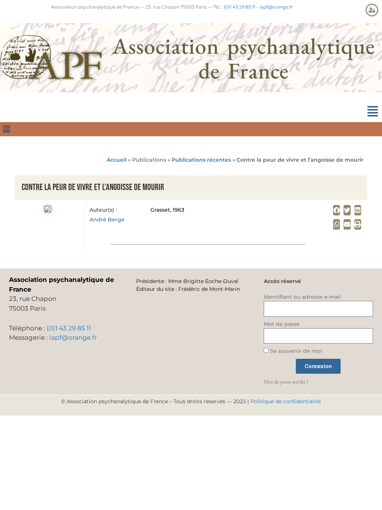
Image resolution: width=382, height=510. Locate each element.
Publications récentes (201, 159)
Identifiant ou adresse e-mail (302, 296)
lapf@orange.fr (276, 7)
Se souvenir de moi (295, 351)
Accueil (116, 159)
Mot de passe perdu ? (286, 381)
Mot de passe (282, 324)
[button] (372, 111)
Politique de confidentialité (285, 401)
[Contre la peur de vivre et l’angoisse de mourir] (47, 210)
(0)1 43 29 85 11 (239, 7)
